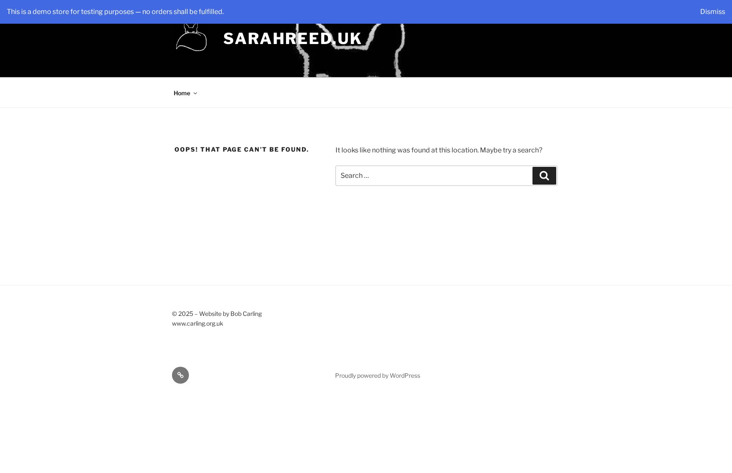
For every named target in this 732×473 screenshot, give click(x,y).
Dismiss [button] (712, 12)
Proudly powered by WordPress (377, 375)
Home (182, 93)
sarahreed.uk (293, 38)
